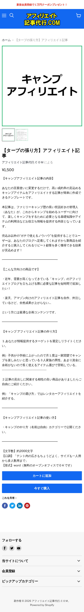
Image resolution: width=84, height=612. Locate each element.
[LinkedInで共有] (20, 506)
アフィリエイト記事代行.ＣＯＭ (23, 162)
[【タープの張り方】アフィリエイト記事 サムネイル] (8, 135)
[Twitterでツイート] (12, 506)
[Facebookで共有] (5, 506)
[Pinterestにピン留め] (27, 506)
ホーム (6, 40)
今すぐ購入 (42, 488)
